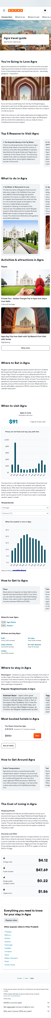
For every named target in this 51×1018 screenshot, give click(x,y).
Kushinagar (9, 945)
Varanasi (8, 942)
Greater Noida (10, 965)
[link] (37, 735)
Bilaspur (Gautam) (11, 958)
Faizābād (8, 948)
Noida (7, 961)
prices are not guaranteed (12, 996)
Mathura (8, 935)
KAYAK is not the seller (13, 1002)
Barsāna (7, 938)
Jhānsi (7, 955)
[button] (4, 10)
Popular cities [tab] (11, 920)
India (26, 978)
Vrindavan (8, 951)
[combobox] (25, 507)
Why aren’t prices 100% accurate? (18, 1011)
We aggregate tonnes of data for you (19, 1007)
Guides (19, 978)
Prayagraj (8, 932)
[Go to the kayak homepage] (15, 10)
